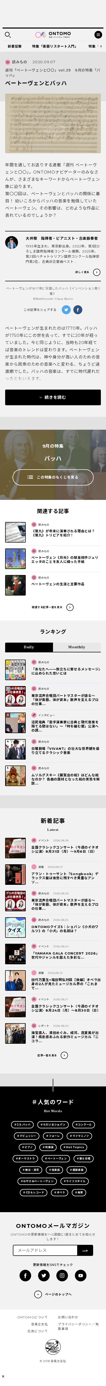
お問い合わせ (68, 1317)
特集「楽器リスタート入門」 (55, 46)
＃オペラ (59, 1192)
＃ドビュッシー (26, 1136)
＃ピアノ (27, 1147)
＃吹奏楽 (48, 1147)
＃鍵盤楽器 (77, 1170)
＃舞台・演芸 (30, 1170)
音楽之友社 (39, 1324)
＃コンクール (83, 1124)
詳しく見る (82, 272)
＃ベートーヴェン (56, 1158)
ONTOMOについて (32, 1317)
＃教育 (79, 1192)
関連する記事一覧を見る (47, 607)
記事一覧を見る (47, 1055)
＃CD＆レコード (33, 1192)
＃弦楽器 (54, 1170)
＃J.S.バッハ (22, 1124)
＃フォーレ (53, 1136)
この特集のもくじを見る (57, 477)
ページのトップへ (58, 1294)
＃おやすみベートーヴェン (37, 1181)
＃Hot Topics (73, 1147)
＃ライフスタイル (75, 1181)
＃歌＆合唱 (84, 1158)
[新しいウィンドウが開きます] (25, 1275)
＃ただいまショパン (53, 1124)
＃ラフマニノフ (79, 1136)
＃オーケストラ (25, 1158)
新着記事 (15, 46)
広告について (38, 1331)
